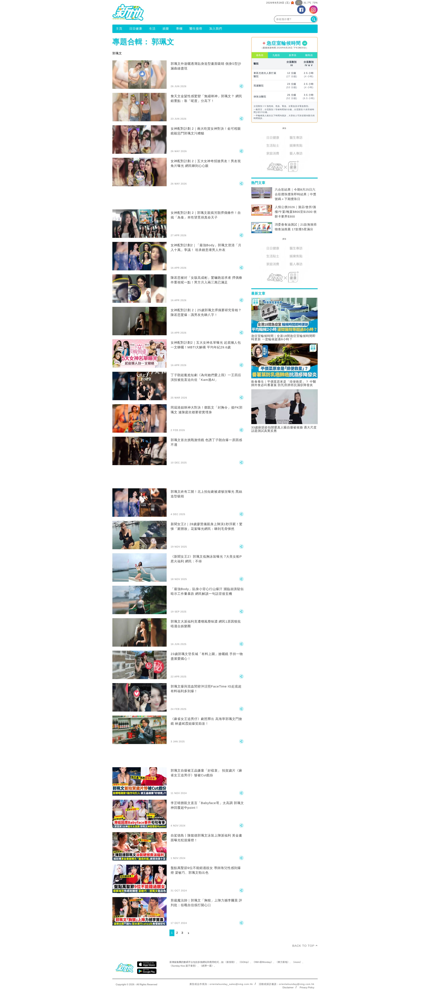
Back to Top (303, 945)
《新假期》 (230, 962)
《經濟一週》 (207, 965)
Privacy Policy (307, 987)
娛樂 (166, 28)
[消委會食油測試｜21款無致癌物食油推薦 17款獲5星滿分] (261, 227)
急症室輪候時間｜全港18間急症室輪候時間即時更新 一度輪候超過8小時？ (283, 337)
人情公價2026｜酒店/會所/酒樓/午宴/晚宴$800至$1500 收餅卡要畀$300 (296, 211)
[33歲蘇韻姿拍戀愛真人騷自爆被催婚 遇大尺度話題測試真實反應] (284, 406)
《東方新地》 (282, 962)
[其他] (241, 87)
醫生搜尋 (195, 28)
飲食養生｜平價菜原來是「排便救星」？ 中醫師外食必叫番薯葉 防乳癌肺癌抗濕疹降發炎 (283, 383)
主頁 (119, 28)
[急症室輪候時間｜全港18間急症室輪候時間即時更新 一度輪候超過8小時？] (284, 315)
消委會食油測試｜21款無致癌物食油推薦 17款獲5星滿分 (296, 227)
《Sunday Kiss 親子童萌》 (183, 965)
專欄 (179, 28)
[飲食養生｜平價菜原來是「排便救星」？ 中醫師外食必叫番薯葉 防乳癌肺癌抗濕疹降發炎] (284, 360)
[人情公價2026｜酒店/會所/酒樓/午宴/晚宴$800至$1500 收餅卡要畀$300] (261, 210)
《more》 (297, 962)
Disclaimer (288, 987)
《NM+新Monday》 (262, 962)
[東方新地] (163, 12)
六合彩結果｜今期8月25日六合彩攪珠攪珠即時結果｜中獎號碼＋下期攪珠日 (295, 194)
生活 (152, 28)
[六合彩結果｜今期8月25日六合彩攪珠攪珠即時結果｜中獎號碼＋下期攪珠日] (261, 192)
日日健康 (135, 28)
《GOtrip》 (244, 962)
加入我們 (215, 28)
